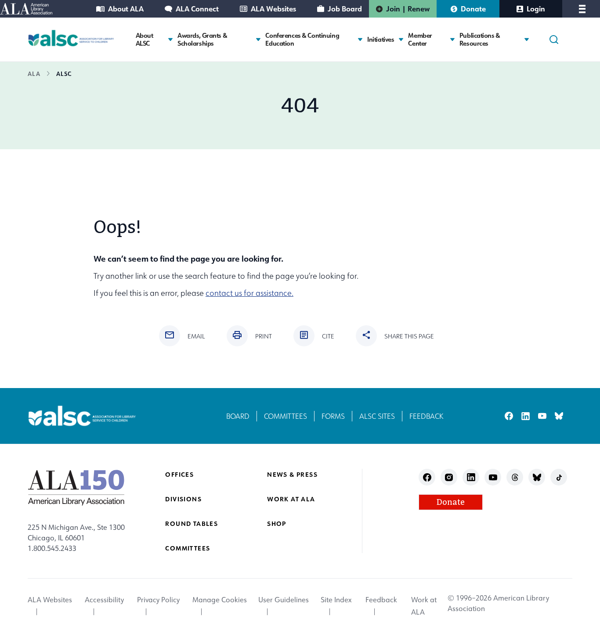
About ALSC (144, 39)
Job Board (345, 8)
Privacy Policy (158, 599)
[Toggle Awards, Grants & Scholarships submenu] (258, 39)
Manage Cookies (219, 599)
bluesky (559, 416)
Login (536, 8)
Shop (276, 523)
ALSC (64, 73)
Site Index (336, 599)
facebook (509, 416)
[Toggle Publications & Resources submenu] (526, 39)
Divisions (183, 499)
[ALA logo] (76, 487)
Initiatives (380, 39)
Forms (333, 416)
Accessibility (104, 599)
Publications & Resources (479, 39)
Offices (179, 474)
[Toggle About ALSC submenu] (170, 39)
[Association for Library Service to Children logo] (71, 38)
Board (237, 416)
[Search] (553, 39)
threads (515, 477)
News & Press (292, 474)
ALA (34, 73)
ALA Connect (197, 8)
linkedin (525, 416)
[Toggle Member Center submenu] (452, 39)
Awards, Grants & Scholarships (202, 39)
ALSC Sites (377, 416)
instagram (449, 477)
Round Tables (191, 523)
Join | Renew (408, 8)
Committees (285, 416)
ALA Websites (273, 8)
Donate (473, 8)
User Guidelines (283, 599)
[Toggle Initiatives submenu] (401, 39)
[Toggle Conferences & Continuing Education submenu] (360, 39)
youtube (542, 416)
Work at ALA (291, 499)
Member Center (420, 39)
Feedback (426, 416)
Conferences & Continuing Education (302, 39)
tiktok (559, 477)
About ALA (126, 8)
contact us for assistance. (249, 293)
